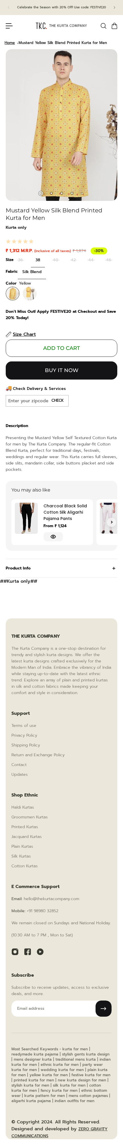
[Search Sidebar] (103, 26)
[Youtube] (40, 951)
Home (10, 42)
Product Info (18, 568)
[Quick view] (53, 536)
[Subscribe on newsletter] (104, 1009)
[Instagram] (15, 951)
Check (57, 400)
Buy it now (61, 370)
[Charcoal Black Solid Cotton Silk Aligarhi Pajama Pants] (26, 518)
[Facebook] (27, 951)
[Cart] (114, 26)
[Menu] (9, 26)
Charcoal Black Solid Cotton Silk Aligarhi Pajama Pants (65, 512)
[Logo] (61, 25)
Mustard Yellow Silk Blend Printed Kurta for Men (63, 42)
